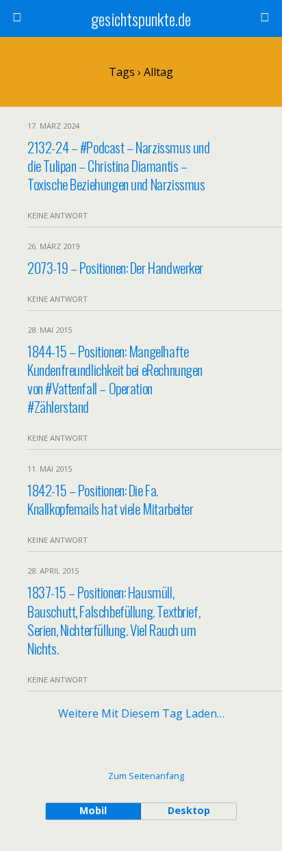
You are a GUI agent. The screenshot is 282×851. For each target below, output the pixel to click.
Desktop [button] (189, 810)
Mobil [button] (93, 810)
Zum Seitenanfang (146, 776)
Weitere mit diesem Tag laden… (141, 713)
